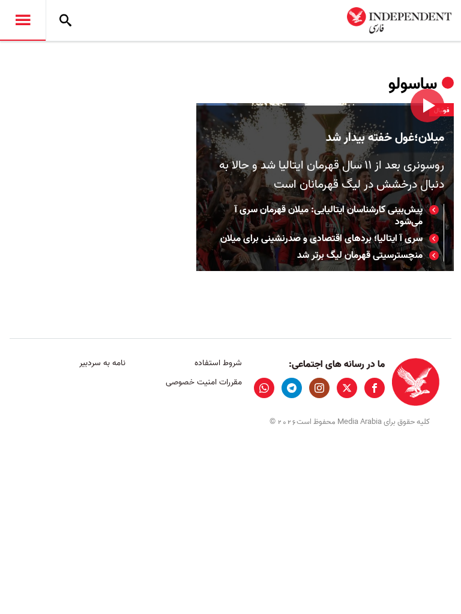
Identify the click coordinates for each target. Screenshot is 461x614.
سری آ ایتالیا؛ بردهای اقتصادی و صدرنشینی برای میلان (321, 239)
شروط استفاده (217, 363)
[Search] (65, 20)
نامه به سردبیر (102, 363)
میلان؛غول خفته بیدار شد (385, 138)
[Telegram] (292, 388)
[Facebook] (374, 388)
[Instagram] (319, 388)
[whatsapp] (264, 388)
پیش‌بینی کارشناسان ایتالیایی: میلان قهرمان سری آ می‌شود (329, 216)
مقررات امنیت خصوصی (203, 382)
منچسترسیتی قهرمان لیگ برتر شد (360, 255)
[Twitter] (347, 388)
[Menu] (23, 20)
